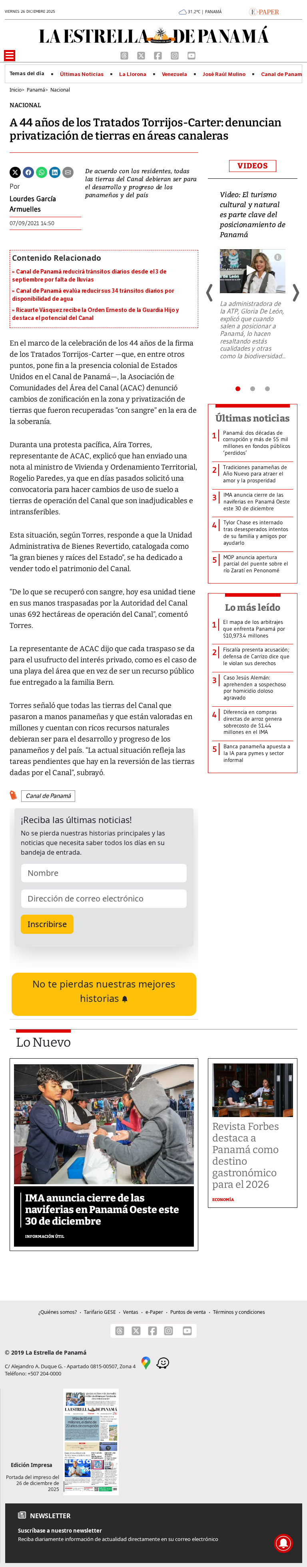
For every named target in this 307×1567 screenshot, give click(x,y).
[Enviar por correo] (68, 171)
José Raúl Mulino (224, 74)
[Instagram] (175, 54)
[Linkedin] (54, 171)
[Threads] (125, 54)
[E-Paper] (264, 11)
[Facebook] (158, 54)
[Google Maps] (146, 1362)
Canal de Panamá (283, 74)
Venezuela (174, 74)
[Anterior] (210, 293)
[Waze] (162, 1362)
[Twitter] (15, 171)
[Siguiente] (295, 293)
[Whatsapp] (41, 171)
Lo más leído (253, 607)
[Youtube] (191, 54)
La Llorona (132, 74)
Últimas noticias (252, 418)
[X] (142, 54)
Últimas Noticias (82, 74)
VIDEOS (252, 165)
